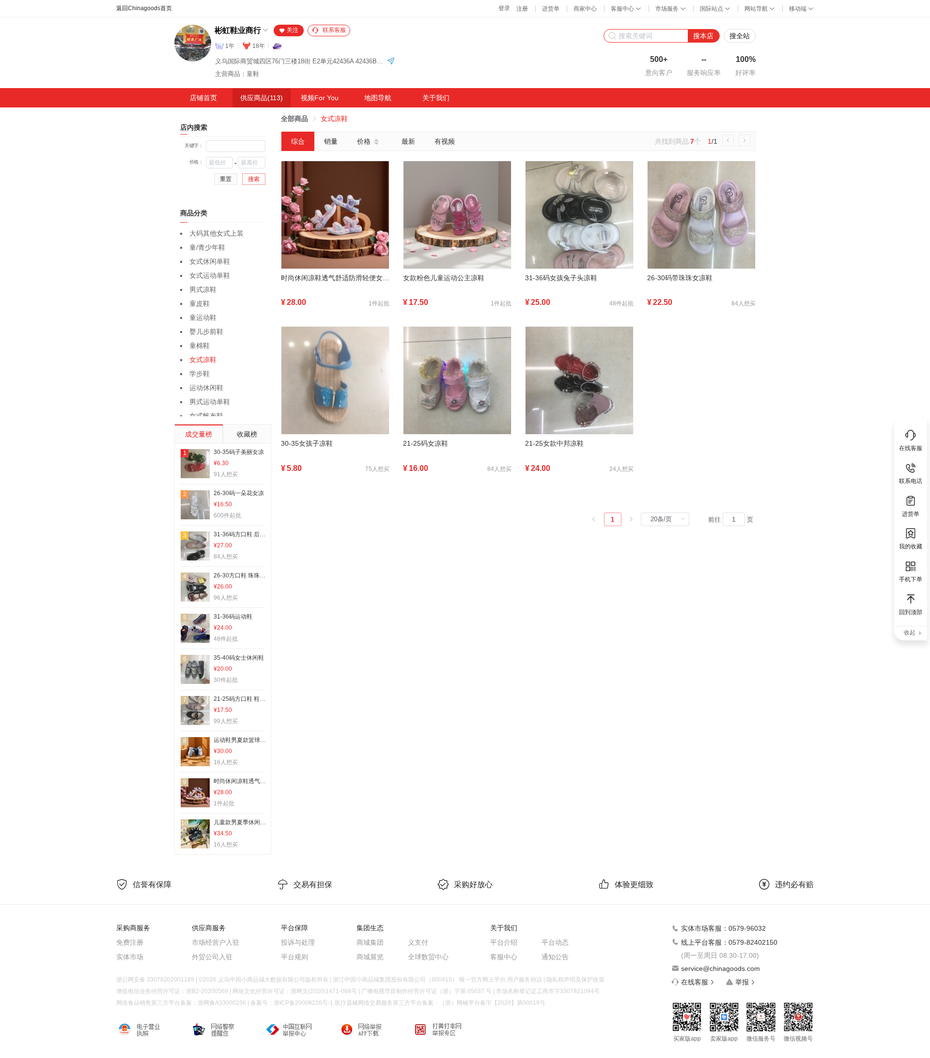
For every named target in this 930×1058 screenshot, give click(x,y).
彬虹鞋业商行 (238, 30)
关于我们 (436, 98)
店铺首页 (203, 98)
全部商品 (294, 118)
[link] (294, 118)
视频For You (320, 98)
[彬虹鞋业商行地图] (391, 62)
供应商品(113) (261, 98)
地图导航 (377, 98)
